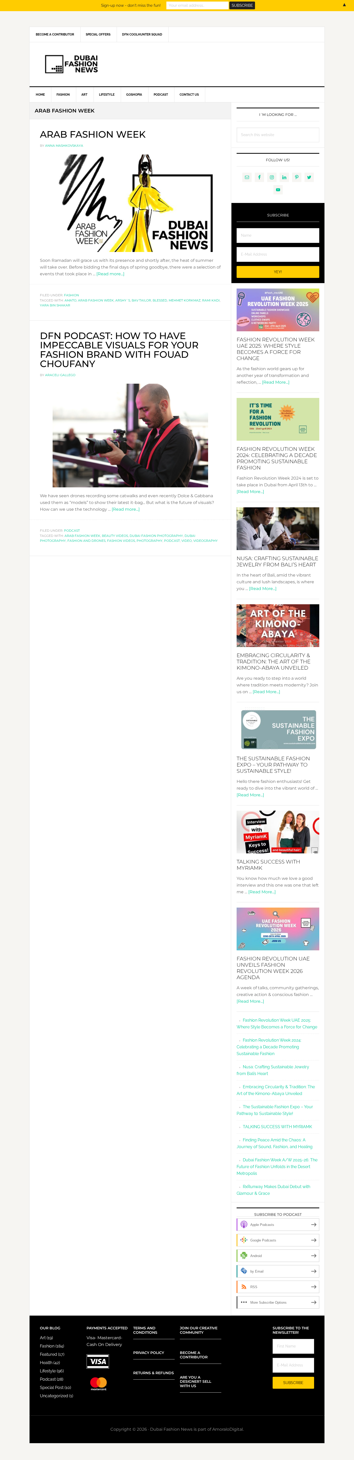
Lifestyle (48, 1370)
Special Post (51, 1387)
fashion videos (121, 541)
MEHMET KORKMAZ (185, 300)
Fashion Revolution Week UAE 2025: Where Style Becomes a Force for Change (276, 348)
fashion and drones (86, 541)
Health (46, 1362)
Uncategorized (54, 1395)
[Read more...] (110, 273)
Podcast (72, 530)
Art (43, 1337)
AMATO (70, 300)
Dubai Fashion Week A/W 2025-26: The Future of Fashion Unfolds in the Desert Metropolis (277, 1166)
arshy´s (122, 300)
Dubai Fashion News (177, 64)
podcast (172, 541)
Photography (149, 541)
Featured (48, 1354)
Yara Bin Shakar (55, 305)
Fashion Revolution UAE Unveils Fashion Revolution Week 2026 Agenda (273, 968)
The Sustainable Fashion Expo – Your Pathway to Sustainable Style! (273, 764)
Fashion (71, 295)
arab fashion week (96, 300)
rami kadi (211, 300)
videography (205, 541)
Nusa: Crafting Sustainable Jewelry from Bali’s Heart (277, 561)
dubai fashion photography (156, 536)
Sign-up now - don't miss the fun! (131, 5)
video (186, 541)
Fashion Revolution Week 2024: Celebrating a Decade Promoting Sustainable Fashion (277, 458)
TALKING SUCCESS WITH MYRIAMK (277, 1126)
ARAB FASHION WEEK (93, 134)
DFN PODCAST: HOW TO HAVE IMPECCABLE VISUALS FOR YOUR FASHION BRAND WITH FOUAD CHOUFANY (119, 349)
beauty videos (115, 536)
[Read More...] (275, 382)
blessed (160, 300)
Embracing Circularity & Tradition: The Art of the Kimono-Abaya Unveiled (273, 661)
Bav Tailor (141, 300)
